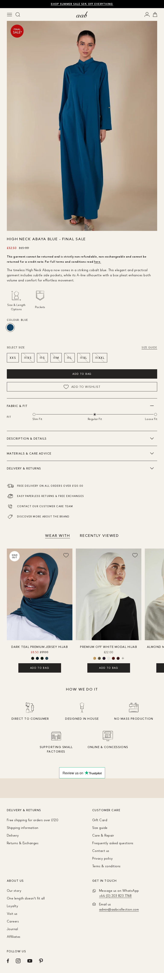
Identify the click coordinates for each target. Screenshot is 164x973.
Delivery (13, 835)
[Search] (18, 14)
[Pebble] (99, 658)
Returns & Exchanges (22, 843)
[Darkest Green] (42, 658)
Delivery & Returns (24, 468)
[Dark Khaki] (32, 658)
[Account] (147, 14)
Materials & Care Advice (29, 453)
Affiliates (13, 936)
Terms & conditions (106, 866)
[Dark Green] (46, 658)
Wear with (57, 535)
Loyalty (12, 906)
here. (97, 261)
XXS (13, 358)
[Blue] (10, 327)
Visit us (12, 913)
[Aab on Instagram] (18, 961)
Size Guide (149, 347)
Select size (16, 347)
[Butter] (94, 658)
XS (29, 358)
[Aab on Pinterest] (41, 961)
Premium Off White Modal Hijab (108, 647)
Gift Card (99, 820)
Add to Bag (82, 374)
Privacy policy (102, 858)
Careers (13, 921)
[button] (77, 223)
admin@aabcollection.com (119, 909)
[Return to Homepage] (82, 14)
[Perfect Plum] (103, 658)
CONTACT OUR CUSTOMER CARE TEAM (45, 506)
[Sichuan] (113, 658)
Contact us (100, 850)
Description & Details (27, 438)
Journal (12, 929)
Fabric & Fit (17, 406)
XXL (101, 358)
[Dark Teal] (37, 658)
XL (85, 358)
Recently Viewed (99, 535)
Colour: (17, 320)
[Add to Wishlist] (66, 555)
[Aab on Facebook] (8, 961)
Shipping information (22, 827)
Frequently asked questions (112, 843)
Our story (14, 890)
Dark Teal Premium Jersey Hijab (39, 647)
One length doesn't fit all (26, 898)
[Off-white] (108, 658)
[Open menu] (9, 14)
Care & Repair (103, 835)
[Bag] (155, 14)
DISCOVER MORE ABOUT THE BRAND (43, 516)
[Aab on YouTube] (29, 961)
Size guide (100, 827)
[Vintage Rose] (118, 658)
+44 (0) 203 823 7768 (115, 895)
